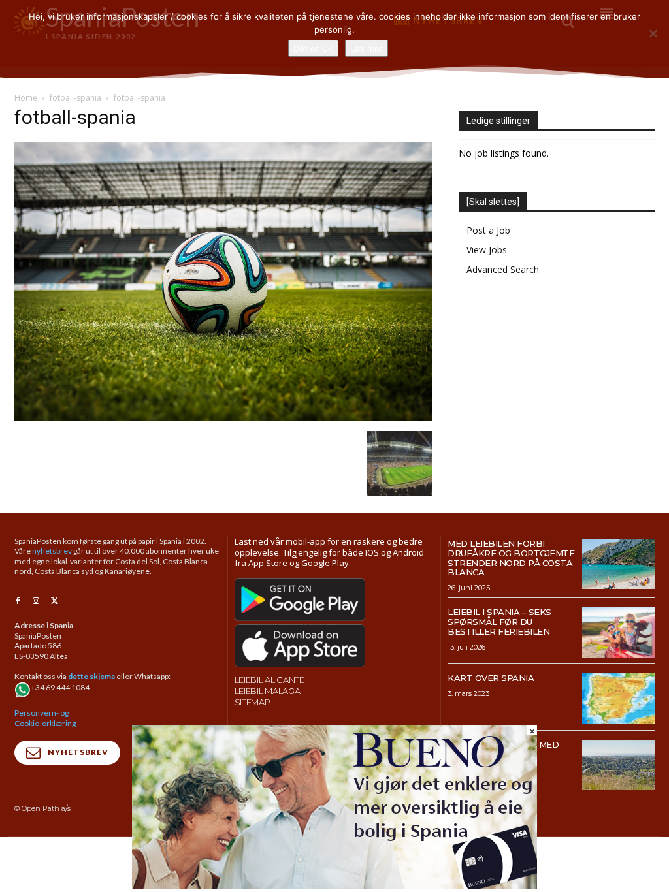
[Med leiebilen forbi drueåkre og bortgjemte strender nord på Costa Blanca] (618, 564)
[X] (54, 601)
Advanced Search (502, 269)
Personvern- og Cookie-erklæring (45, 718)
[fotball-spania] (223, 417)
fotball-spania (75, 97)
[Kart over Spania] (618, 698)
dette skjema (91, 676)
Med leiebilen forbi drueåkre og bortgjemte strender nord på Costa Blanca (511, 558)
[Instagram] (36, 601)
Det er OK (313, 48)
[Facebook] (18, 601)
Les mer (366, 48)
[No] (652, 33)
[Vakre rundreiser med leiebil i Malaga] (618, 765)
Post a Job (488, 230)
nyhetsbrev (52, 551)
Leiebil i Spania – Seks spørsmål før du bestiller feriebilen (499, 622)
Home (25, 97)
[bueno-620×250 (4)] (334, 885)
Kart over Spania (491, 678)
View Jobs (486, 250)
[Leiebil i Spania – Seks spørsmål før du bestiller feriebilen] (618, 632)
